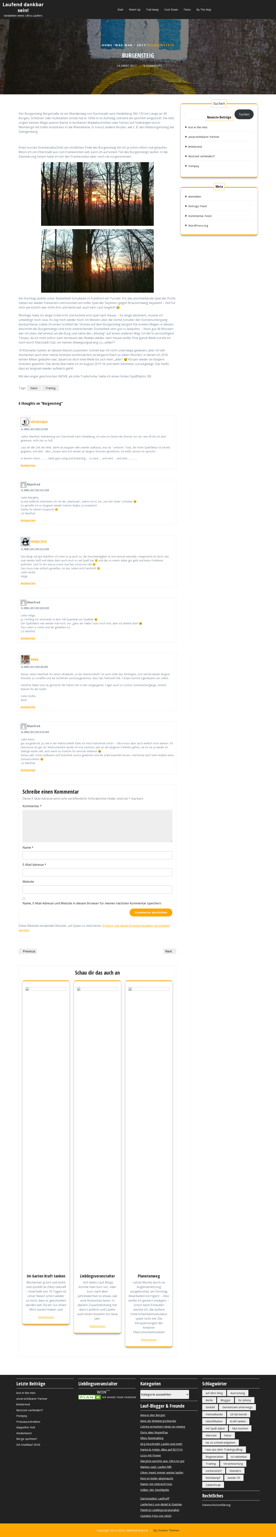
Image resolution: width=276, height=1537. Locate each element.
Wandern (235, 1471)
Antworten (28, 465)
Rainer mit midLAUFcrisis (156, 1484)
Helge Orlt (39, 541)
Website (28, 882)
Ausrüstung (237, 1393)
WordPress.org (198, 225)
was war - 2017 (130, 45)
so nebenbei (239, 1456)
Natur (34, 388)
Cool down (171, 9)
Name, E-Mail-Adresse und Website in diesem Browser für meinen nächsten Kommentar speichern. (92, 903)
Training (50, 388)
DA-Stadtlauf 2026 (28, 1444)
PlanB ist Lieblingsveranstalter (159, 1510)
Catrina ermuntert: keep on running (162, 1426)
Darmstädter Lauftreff (154, 1498)
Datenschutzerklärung (216, 1505)
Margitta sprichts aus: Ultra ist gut (162, 1461)
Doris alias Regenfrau (154, 1432)
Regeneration (214, 1456)
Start (120, 9)
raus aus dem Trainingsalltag (224, 1449)
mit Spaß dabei (215, 1428)
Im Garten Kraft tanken (46, 1276)
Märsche (211, 1435)
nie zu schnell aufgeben (220, 1442)
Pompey (193, 166)
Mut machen (240, 1428)
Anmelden (194, 196)
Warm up (134, 9)
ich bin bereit (238, 1414)
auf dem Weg (214, 1393)
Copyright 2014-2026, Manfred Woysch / (138, 1530)
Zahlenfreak (213, 1485)
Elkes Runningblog (152, 1438)
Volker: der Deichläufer (154, 1490)
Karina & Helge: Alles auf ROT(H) (161, 1449)
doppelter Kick (25, 1427)
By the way (203, 9)
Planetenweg (149, 1276)
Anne (34, 659)
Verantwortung (233, 1463)
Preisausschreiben (28, 1421)
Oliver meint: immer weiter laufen (161, 1472)
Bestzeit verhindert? (201, 156)
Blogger (225, 1400)
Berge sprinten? (26, 1439)
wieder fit (234, 1478)
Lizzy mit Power (150, 1455)
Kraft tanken (238, 1421)
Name (28, 847)
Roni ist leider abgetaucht (156, 1478)
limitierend (195, 146)
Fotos (187, 9)
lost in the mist (197, 127)
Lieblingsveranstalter (97, 1276)
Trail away (152, 9)
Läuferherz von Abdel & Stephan (161, 1504)
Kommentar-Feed (199, 216)
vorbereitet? (214, 1471)
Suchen (219, 103)
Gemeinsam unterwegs (237, 1407)
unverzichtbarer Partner (203, 137)
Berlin (209, 1400)
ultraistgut (39, 421)
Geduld (210, 1407)
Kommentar (32, 806)
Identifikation (214, 1421)
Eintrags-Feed (197, 206)
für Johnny (244, 1400)
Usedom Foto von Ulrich (155, 1516)
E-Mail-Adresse (34, 865)
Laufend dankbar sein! (23, 7)
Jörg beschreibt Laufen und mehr (161, 1444)
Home (107, 45)
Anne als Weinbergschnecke (158, 1421)
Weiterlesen (46, 1317)
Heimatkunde (214, 1414)
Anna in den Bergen (152, 1415)
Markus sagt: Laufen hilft (156, 1467)
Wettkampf (213, 1478)
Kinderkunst (24, 1433)
